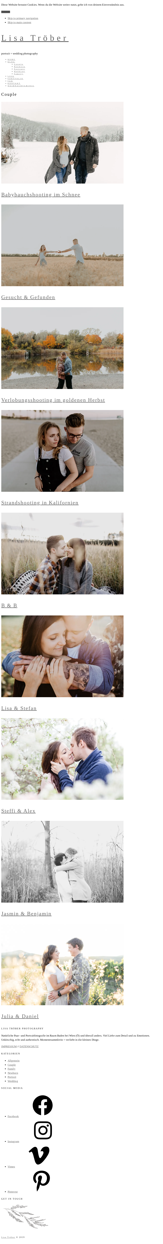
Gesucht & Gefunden (28, 297)
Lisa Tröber (35, 37)
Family (12, 1068)
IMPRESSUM (9, 1046)
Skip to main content (19, 22)
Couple (12, 1064)
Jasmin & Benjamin (26, 913)
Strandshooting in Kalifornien (40, 502)
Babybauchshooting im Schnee (40, 194)
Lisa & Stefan (19, 708)
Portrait (12, 1076)
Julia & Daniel (20, 1016)
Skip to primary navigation (23, 18)
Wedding (13, 1081)
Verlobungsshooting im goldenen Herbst (53, 400)
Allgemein (14, 1060)
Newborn (13, 1072)
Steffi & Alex (18, 811)
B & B (9, 605)
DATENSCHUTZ (29, 1046)
